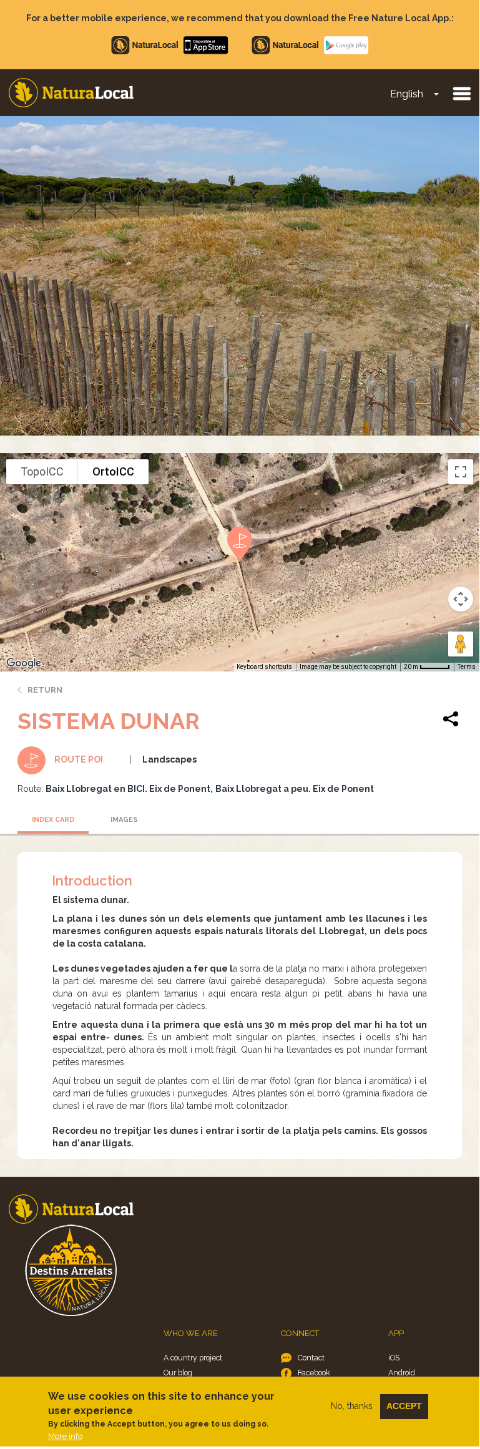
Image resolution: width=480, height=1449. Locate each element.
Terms (467, 666)
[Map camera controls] (460, 599)
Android (401, 1372)
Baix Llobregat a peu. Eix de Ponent (294, 789)
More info (65, 1436)
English (406, 94)
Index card (53, 820)
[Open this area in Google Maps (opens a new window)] (23, 663)
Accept (404, 1406)
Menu (461, 93)
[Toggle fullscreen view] (460, 471)
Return (44, 690)
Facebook (314, 1372)
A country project (193, 1357)
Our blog (178, 1372)
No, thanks (352, 1406)
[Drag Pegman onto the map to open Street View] (460, 644)
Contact (311, 1357)
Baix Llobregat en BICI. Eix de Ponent (128, 789)
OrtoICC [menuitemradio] (113, 471)
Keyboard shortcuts (264, 666)
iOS (393, 1357)
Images (124, 820)
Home (71, 92)
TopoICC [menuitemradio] (42, 471)
